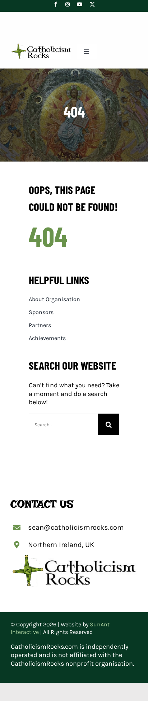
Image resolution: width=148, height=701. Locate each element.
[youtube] (80, 4)
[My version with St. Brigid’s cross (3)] (41, 46)
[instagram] (67, 4)
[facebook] (55, 4)
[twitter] (92, 4)
